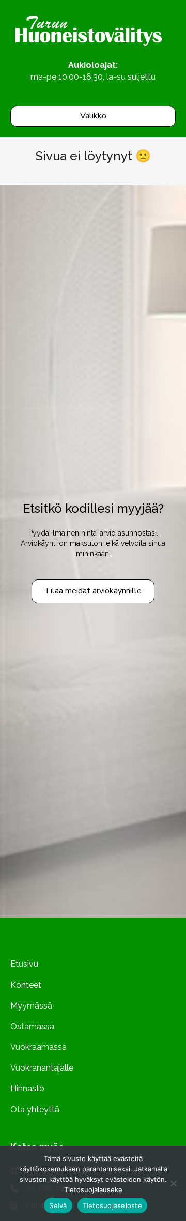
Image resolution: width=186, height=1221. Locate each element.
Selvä (58, 1205)
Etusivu (24, 964)
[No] (173, 1183)
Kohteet (25, 985)
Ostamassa (32, 1026)
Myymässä (31, 1006)
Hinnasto (27, 1088)
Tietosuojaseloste (112, 1205)
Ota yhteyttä (34, 1110)
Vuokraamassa (38, 1047)
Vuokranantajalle (41, 1068)
